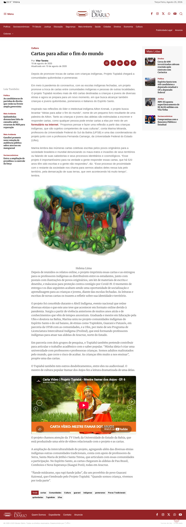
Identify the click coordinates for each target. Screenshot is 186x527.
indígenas (87, 492)
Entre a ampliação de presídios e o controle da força (14, 161)
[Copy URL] (133, 63)
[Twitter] (163, 14)
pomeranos (100, 492)
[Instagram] (157, 14)
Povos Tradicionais (116, 492)
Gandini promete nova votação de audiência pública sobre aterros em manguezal (12, 143)
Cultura (35, 48)
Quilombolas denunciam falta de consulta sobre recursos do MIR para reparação (14, 122)
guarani (77, 492)
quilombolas (37, 497)
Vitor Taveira (42, 60)
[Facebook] (152, 14)
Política (6, 95)
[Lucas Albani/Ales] (150, 82)
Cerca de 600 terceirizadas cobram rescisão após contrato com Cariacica (168, 67)
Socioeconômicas (10, 155)
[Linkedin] (120, 63)
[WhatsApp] (169, 14)
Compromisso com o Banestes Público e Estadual (168, 122)
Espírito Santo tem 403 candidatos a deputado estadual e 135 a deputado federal (168, 87)
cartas (43, 492)
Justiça (161, 99)
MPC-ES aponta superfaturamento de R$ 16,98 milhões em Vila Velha (168, 106)
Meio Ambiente (9, 114)
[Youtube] (175, 14)
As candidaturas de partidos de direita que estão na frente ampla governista (13, 102)
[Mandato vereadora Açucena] (150, 62)
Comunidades (55, 492)
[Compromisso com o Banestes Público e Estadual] (150, 119)
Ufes (60, 497)
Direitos (161, 59)
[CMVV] (150, 102)
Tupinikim (50, 497)
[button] (181, 13)
